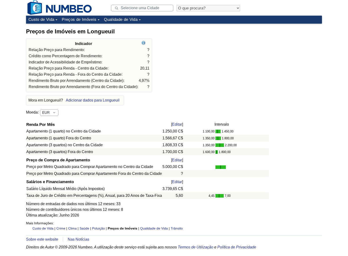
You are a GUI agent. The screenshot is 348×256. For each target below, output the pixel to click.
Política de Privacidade (236, 247)
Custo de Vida (41, 19)
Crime (60, 228)
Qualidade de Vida (121, 19)
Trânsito (177, 228)
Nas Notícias (78, 239)
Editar (177, 124)
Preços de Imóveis (79, 19)
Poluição (98, 228)
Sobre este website (42, 239)
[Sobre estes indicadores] (144, 44)
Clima (72, 228)
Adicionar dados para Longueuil (93, 100)
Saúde (84, 228)
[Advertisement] (286, 55)
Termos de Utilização (195, 247)
